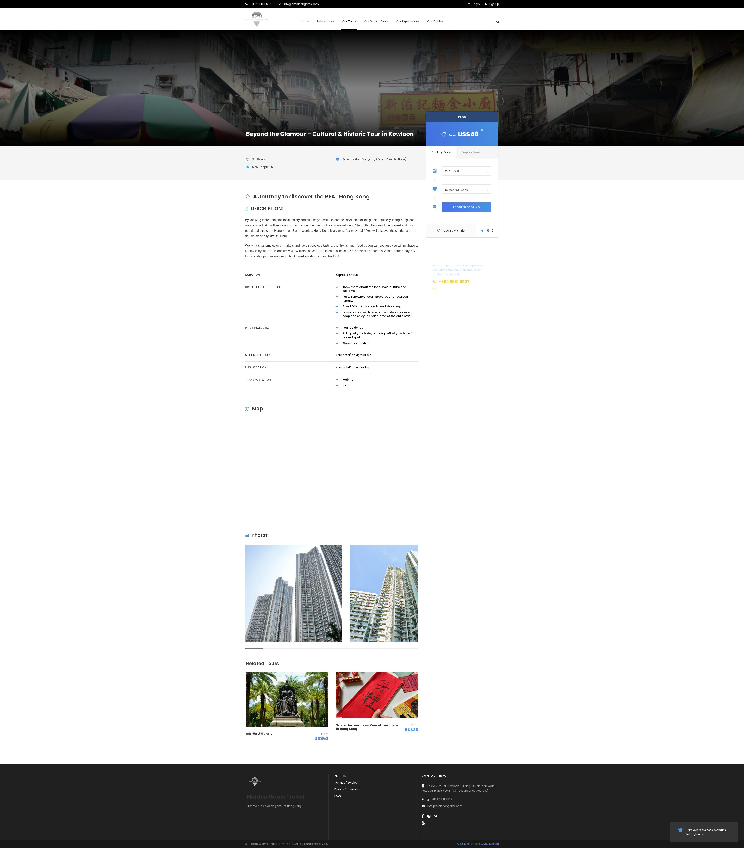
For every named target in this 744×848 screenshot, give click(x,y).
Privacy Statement (347, 789)
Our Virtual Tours (376, 21)
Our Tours (349, 21)
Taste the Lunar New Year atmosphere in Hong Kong (367, 727)
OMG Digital (490, 844)
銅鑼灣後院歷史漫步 (259, 734)
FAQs (337, 796)
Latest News (325, 21)
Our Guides (435, 21)
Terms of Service (345, 782)
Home (305, 21)
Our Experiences (407, 21)
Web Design (465, 844)
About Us (340, 776)
